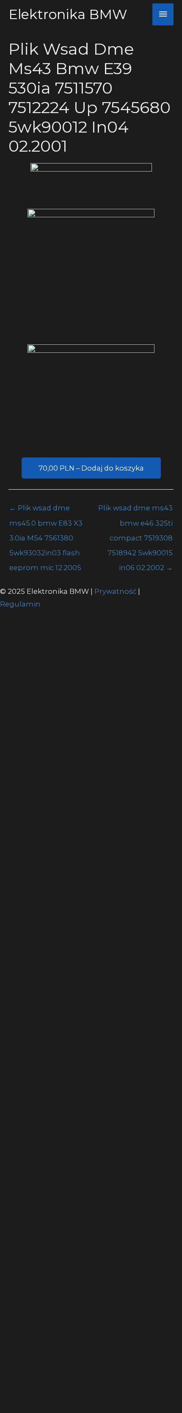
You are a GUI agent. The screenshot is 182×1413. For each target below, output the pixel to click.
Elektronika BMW (67, 14)
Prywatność (116, 591)
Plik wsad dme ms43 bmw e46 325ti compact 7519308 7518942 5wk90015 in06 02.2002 (135, 510)
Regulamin (20, 604)
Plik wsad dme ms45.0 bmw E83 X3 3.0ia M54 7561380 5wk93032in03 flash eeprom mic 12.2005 (46, 510)
